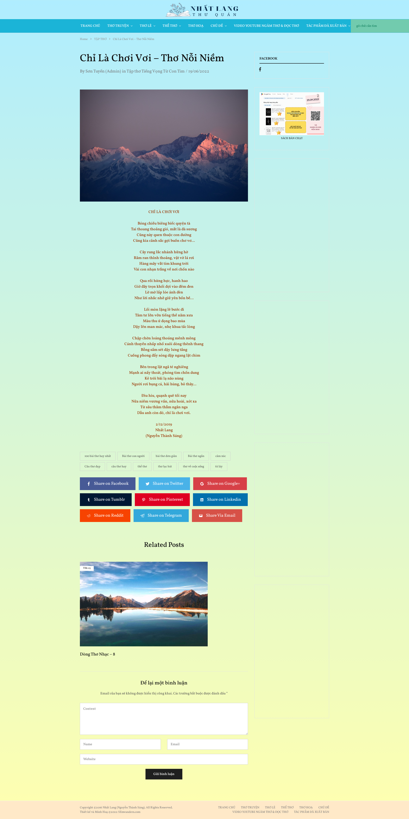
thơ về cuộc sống (193, 467)
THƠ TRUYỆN (250, 808)
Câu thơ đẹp (92, 467)
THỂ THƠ (287, 808)
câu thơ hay (119, 467)
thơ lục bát (165, 467)
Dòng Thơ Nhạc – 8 (97, 654)
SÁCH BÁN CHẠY (292, 138)
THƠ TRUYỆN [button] (118, 26)
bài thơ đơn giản (166, 456)
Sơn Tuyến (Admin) (103, 71)
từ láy (219, 467)
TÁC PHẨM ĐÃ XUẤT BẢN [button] (326, 26)
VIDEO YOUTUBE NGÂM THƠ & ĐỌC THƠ (266, 26)
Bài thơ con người (133, 456)
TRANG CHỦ (90, 26)
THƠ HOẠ (195, 26)
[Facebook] (260, 70)
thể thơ (142, 467)
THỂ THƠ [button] (170, 26)
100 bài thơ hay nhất (98, 456)
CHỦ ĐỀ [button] (217, 26)
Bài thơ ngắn (196, 456)
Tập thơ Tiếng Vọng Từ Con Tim (156, 71)
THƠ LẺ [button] (146, 26)
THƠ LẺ (270, 808)
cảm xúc (220, 456)
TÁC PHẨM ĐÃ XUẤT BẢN (311, 812)
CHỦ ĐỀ (323, 808)
